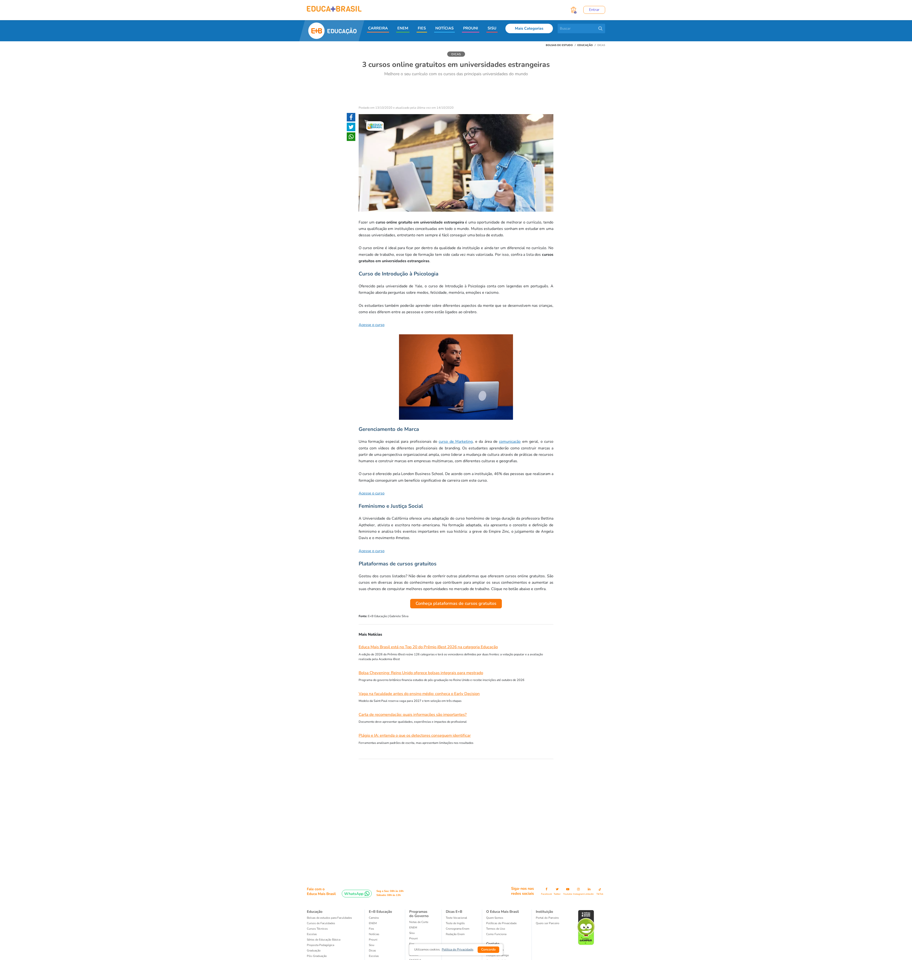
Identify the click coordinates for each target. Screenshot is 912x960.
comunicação (510, 441)
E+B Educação (380, 911)
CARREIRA (378, 28)
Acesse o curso (372, 324)
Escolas (312, 934)
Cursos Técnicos (317, 929)
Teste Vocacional (456, 918)
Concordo (488, 949)
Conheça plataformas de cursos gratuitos (456, 603)
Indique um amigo (497, 955)
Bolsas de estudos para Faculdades (329, 918)
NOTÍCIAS (444, 28)
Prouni (373, 939)
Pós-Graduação (317, 956)
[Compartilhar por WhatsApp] (351, 137)
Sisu (412, 933)
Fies (371, 929)
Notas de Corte (418, 922)
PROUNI (470, 28)
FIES (422, 28)
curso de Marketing (456, 441)
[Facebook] (351, 118)
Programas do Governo (419, 913)
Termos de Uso (495, 929)
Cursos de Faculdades (321, 923)
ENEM (402, 28)
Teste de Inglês (455, 923)
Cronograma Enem (457, 929)
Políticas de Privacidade (501, 923)
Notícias (374, 934)
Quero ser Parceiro (547, 923)
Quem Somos (494, 918)
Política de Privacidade (457, 949)
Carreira (374, 918)
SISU (492, 28)
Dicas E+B (454, 911)
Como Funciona (496, 934)
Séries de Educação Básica (323, 939)
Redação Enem (455, 934)
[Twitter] (351, 127)
